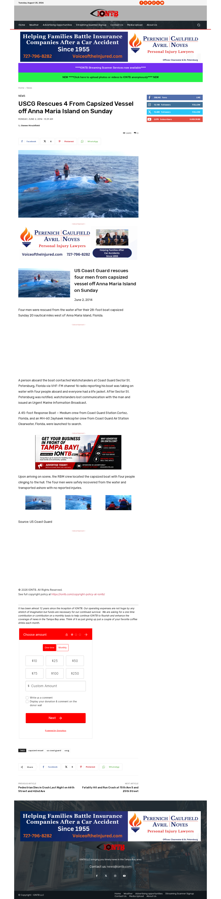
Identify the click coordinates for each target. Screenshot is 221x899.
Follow (196, 104)
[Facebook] (141, 3)
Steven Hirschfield (30, 125)
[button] (199, 25)
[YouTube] (124, 876)
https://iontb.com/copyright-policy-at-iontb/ (78, 594)
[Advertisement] (78, 350)
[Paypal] (150, 3)
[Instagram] (145, 3)
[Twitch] (154, 3)
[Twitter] (106, 876)
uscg (67, 750)
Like (198, 97)
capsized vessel (35, 750)
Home (21, 87)
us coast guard (54, 750)
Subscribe (195, 119)
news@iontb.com (119, 867)
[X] (158, 3)
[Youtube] (162, 3)
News (29, 87)
